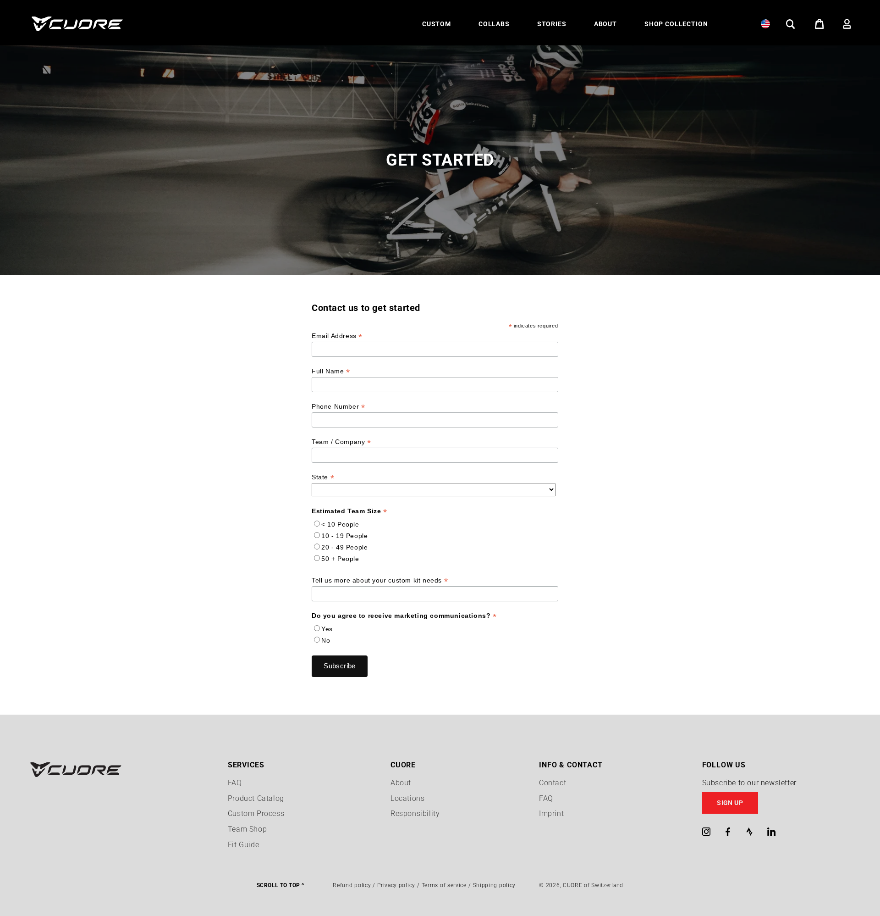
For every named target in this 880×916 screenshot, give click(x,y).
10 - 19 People (344, 535)
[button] (436, 24)
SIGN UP (730, 802)
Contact (552, 782)
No (325, 640)
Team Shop (247, 829)
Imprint (551, 813)
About (400, 782)
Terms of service (444, 885)
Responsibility (415, 813)
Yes (327, 629)
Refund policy (352, 885)
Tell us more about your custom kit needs (380, 580)
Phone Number (338, 406)
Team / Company (341, 442)
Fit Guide (243, 844)
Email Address (337, 336)
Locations (407, 798)
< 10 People (340, 524)
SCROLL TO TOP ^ (280, 885)
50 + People (340, 558)
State (323, 477)
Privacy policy (396, 885)
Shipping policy (494, 885)
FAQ (235, 782)
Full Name (331, 371)
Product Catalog (256, 798)
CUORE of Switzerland (593, 885)
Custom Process (256, 813)
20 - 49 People (344, 547)
